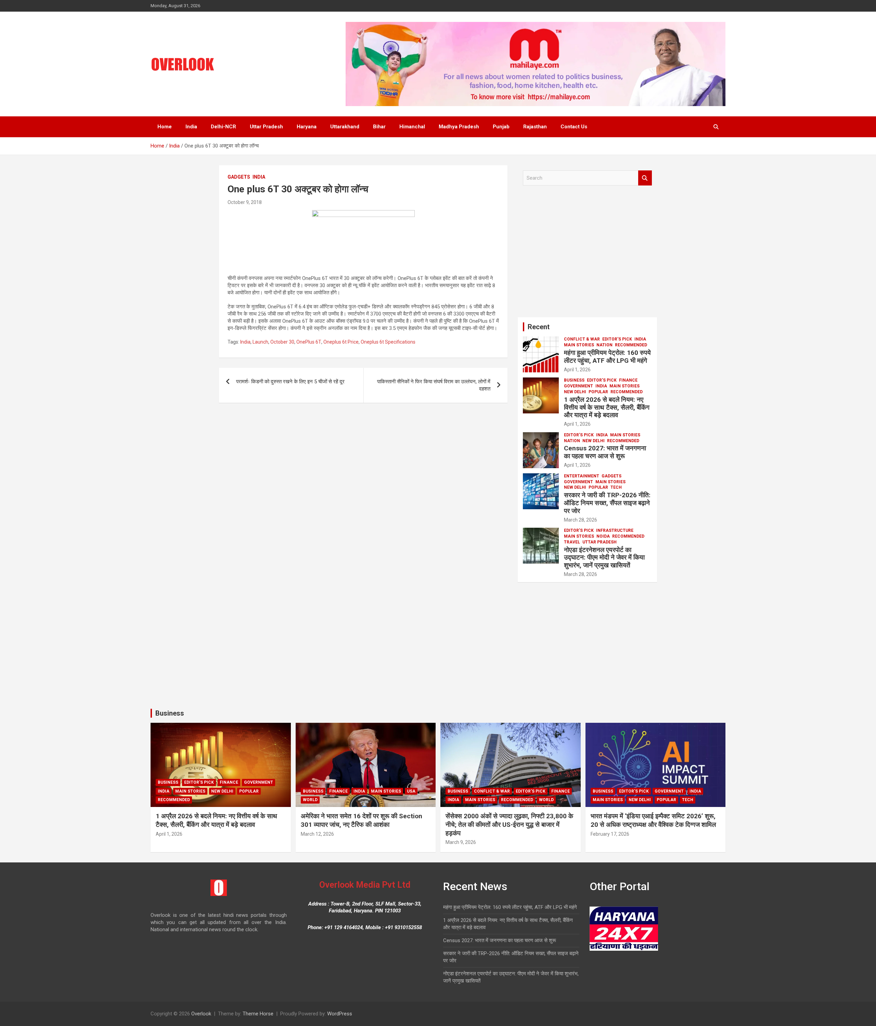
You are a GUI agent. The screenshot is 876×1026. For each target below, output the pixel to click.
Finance (628, 380)
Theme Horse (258, 1014)
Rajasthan (535, 127)
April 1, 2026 (577, 369)
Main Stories (579, 345)
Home (164, 127)
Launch (260, 342)
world (310, 799)
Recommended (631, 345)
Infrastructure (614, 530)
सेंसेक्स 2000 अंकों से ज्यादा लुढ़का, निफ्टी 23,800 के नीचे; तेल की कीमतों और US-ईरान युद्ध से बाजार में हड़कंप (509, 824)
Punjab (501, 127)
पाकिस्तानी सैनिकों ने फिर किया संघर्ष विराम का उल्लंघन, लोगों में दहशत (433, 385)
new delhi (575, 391)
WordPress (339, 1014)
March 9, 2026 (461, 842)
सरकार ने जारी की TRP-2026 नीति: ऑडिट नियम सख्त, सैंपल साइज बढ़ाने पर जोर (607, 503)
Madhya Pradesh (459, 127)
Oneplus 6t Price (341, 342)
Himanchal (412, 127)
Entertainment (581, 476)
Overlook (201, 1014)
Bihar (379, 127)
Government (578, 386)
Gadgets (239, 177)
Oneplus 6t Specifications (388, 342)
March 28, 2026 (580, 520)
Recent (539, 327)
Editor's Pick (617, 339)
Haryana (307, 127)
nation (604, 345)
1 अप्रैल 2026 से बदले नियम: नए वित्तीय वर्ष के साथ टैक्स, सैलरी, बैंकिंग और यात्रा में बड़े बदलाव (606, 407)
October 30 (282, 342)
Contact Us (574, 127)
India (191, 127)
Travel (572, 542)
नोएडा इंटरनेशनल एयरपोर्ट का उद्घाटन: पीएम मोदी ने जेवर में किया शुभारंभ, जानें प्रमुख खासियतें (604, 557)
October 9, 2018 (245, 202)
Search (645, 178)
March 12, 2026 (317, 834)
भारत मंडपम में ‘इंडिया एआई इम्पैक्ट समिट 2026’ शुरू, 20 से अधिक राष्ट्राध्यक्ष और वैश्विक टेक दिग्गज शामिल (653, 820)
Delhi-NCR (223, 127)
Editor (601, 369)
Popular (598, 391)
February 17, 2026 (610, 834)
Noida (603, 536)
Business (574, 380)
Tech (616, 487)
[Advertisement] (587, 254)
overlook (275, 202)
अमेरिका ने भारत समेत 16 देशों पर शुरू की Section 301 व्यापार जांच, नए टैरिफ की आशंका (361, 820)
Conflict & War (582, 339)
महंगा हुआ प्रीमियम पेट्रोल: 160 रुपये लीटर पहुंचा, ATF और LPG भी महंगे (607, 356)
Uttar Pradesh (266, 127)
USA (411, 791)
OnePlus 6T (308, 342)
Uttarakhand (344, 127)
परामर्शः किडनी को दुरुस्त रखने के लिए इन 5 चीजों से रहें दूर (290, 382)
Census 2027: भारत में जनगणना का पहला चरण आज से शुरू (605, 452)
